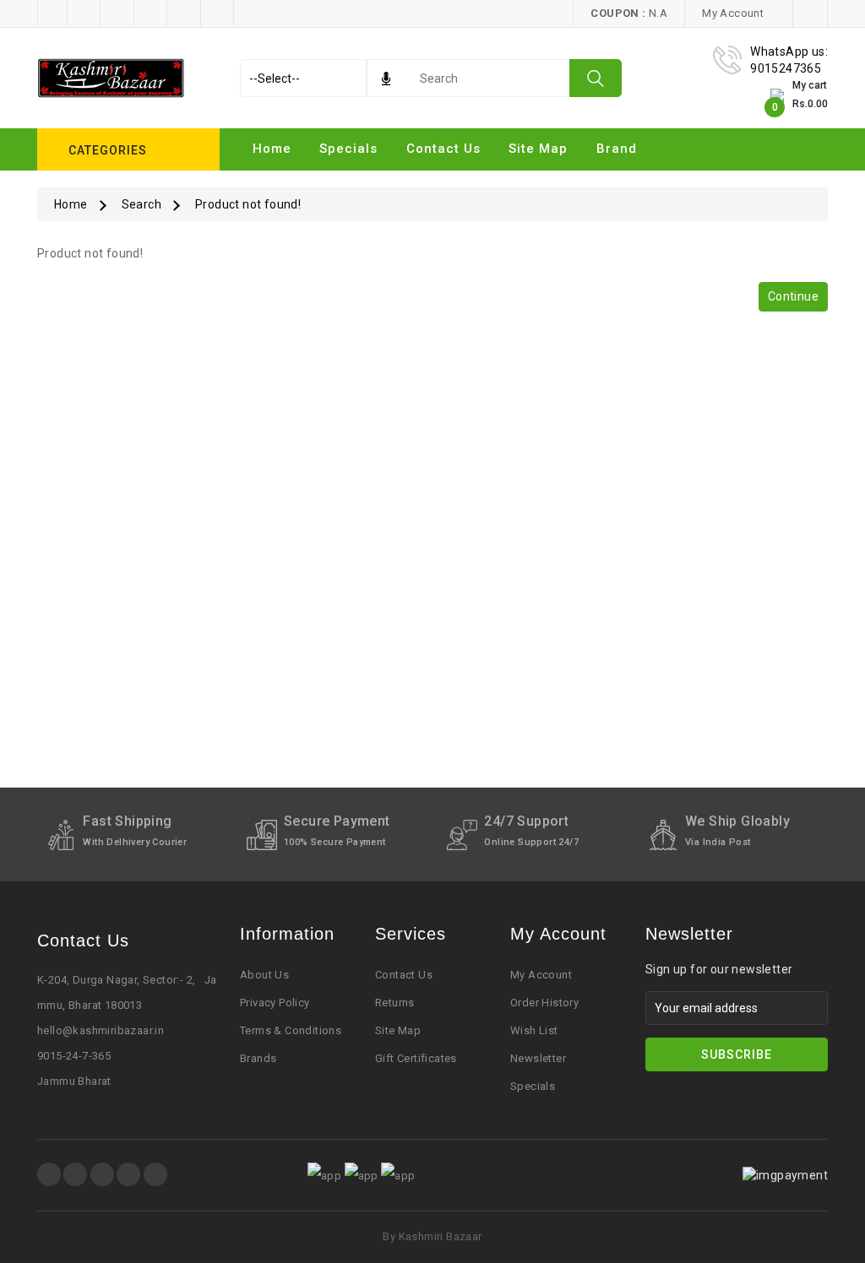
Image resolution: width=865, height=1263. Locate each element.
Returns (395, 1002)
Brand (616, 148)
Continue (793, 296)
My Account (541, 974)
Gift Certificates (416, 1058)
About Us (264, 974)
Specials (348, 148)
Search (141, 204)
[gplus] (128, 1174)
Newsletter (538, 1058)
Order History (544, 1002)
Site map (538, 148)
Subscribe (736, 1054)
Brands (258, 1058)
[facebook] (49, 1174)
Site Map (398, 1030)
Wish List (534, 1030)
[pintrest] (102, 1174)
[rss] (155, 1174)
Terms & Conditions (290, 1030)
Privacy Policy (275, 1002)
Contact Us (443, 148)
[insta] (75, 1174)
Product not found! (248, 204)
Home (272, 148)
